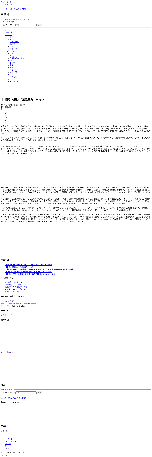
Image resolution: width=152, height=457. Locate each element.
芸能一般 (13, 72)
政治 (11, 37)
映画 (11, 67)
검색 (39, 25)
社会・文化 (14, 46)
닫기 (27, 19)
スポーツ (13, 49)
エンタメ (8, 60)
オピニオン (9, 51)
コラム (12, 56)
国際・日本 (14, 42)
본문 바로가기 (6, 2)
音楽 (11, 65)
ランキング (9, 74)
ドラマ (12, 63)
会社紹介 (4, 398)
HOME (8, 30)
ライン (8, 444)
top (2, 455)
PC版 (16, 398)
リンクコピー (10, 448)
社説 (11, 53)
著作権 (11, 398)
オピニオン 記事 (7, 301)
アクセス (13, 77)
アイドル (13, 70)
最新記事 (8, 32)
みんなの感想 (15, 81)
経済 (11, 39)
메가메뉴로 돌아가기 (16, 19)
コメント (13, 79)
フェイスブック (11, 441)
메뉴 (5, 455)
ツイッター (9, 439)
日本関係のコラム (17, 58)
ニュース (8, 35)
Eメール (8, 446)
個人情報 (22, 398)
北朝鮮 (12, 44)
